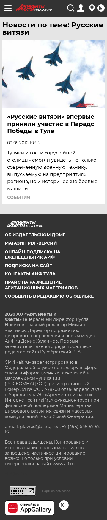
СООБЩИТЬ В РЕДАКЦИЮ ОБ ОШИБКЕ (49, 296)
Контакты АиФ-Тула (30, 274)
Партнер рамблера (56, 491)
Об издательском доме (35, 235)
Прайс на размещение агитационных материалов (41, 284)
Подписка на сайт (28, 265)
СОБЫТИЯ (18, 197)
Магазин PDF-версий (31, 243)
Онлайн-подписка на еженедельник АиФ (32, 254)
